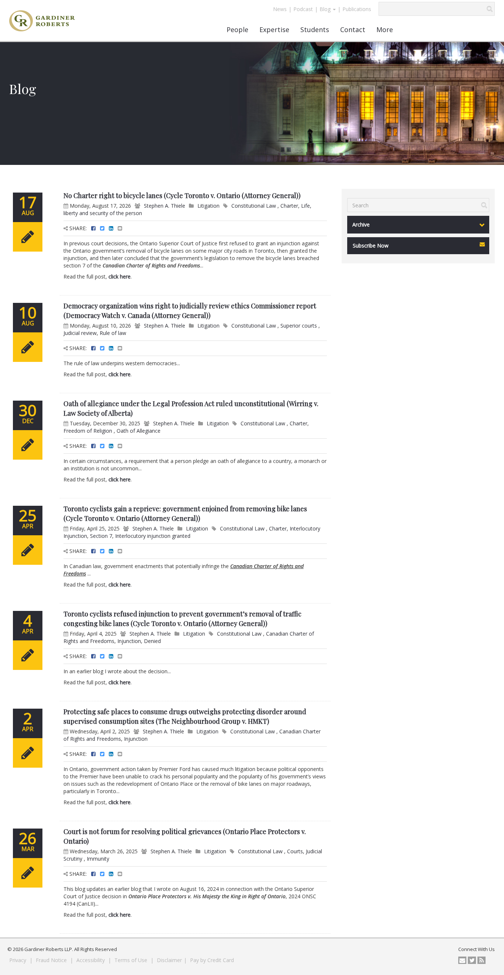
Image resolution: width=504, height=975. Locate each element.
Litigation (208, 205)
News (280, 9)
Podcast (303, 9)
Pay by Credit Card (212, 960)
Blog (326, 9)
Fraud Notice (52, 960)
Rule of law (113, 332)
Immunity (98, 858)
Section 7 (101, 535)
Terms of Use (131, 960)
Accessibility (91, 960)
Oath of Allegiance (138, 430)
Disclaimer (169, 960)
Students (314, 29)
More (384, 29)
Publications (356, 9)
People (237, 29)
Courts (295, 851)
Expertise (274, 29)
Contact (352, 29)
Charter (289, 205)
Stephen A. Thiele (164, 205)
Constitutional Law (254, 205)
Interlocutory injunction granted (152, 535)
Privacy (18, 960)
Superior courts (299, 325)
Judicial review (80, 332)
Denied (152, 640)
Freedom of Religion (88, 430)
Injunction (129, 640)
